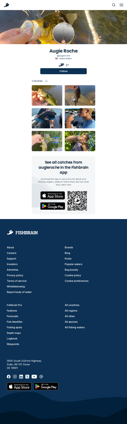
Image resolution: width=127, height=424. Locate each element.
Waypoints (13, 344)
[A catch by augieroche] (47, 95)
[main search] (114, 5)
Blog (67, 253)
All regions (71, 310)
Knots (68, 258)
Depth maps (14, 332)
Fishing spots (14, 327)
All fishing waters (75, 327)
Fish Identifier (15, 321)
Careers (11, 253)
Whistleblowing (16, 286)
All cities (70, 316)
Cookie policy (73, 275)
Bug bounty (71, 269)
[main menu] (121, 5)
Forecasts (12, 316)
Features (12, 310)
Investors (12, 264)
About (10, 247)
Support (11, 258)
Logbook (12, 338)
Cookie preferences (76, 280)
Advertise (12, 269)
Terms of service (17, 280)
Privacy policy (15, 275)
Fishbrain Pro (14, 305)
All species (71, 321)
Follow (64, 71)
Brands (69, 247)
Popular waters (73, 264)
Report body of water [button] (19, 292)
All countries (72, 305)
